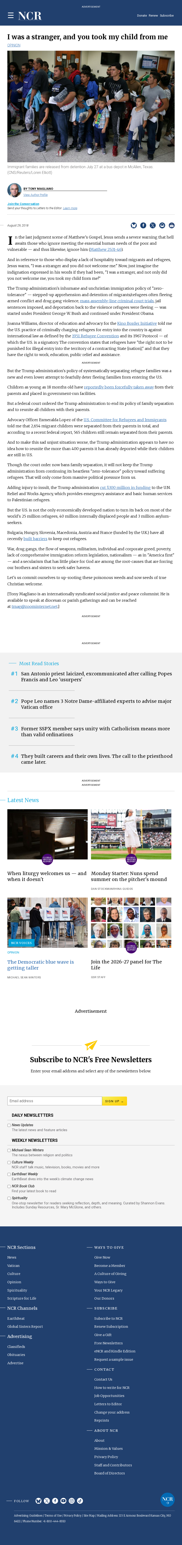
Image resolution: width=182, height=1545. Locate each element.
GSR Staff (98, 977)
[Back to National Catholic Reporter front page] (30, 16)
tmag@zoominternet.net (35, 606)
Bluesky (38, 1501)
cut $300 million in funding (125, 487)
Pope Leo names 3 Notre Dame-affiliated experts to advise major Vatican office (96, 704)
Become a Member (109, 1266)
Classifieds (16, 1347)
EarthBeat (16, 1318)
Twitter (47, 1501)
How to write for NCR (112, 1388)
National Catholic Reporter (167, 1500)
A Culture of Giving (110, 1274)
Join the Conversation (23, 204)
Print (172, 225)
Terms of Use (53, 1515)
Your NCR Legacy (108, 1290)
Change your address (112, 1412)
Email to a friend (162, 225)
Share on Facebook (143, 225)
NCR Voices (21, 943)
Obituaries (16, 1355)
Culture (13, 1274)
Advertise (15, 1363)
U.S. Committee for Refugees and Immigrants (125, 419)
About (99, 1440)
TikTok (80, 1501)
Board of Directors (109, 1473)
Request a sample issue (113, 1359)
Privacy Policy (106, 1457)
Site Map (89, 1515)
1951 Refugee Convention (95, 336)
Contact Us (103, 1379)
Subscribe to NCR (108, 1318)
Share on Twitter (153, 225)
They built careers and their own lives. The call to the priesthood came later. (97, 759)
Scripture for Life (21, 1298)
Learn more (70, 208)
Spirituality (17, 1290)
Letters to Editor (108, 1404)
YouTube (63, 1501)
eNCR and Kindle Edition (115, 1351)
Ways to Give (104, 1282)
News (11, 1257)
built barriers (35, 538)
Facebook (55, 1501)
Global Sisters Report (25, 1326)
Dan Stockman (102, 888)
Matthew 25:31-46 (105, 249)
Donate (142, 15)
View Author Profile (35, 195)
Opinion (13, 45)
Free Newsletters (108, 1343)
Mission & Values (108, 1448)
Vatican (13, 1266)
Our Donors (104, 1298)
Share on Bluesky (134, 225)
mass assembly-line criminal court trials (117, 300)
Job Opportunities (109, 1396)
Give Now (102, 1257)
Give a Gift (103, 1335)
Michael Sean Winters (24, 977)
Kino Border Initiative (137, 323)
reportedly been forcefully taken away (119, 387)
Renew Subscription (111, 1326)
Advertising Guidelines (28, 1515)
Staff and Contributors (113, 1465)
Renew (153, 15)
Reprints (101, 1420)
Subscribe (167, 15)
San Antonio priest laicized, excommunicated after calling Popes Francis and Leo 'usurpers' (96, 676)
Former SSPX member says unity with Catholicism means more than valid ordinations (95, 731)
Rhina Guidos (123, 888)
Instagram (72, 1501)
